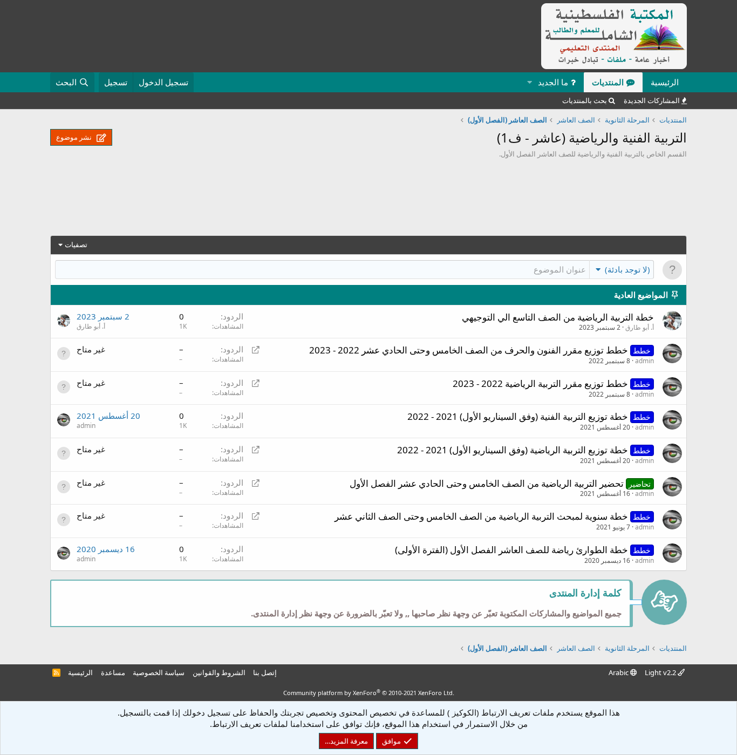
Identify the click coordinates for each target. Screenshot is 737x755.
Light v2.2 (661, 672)
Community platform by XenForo (368, 693)
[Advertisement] (368, 199)
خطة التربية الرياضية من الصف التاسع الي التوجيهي (558, 317)
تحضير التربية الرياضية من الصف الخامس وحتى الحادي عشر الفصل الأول (487, 483)
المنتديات (608, 82)
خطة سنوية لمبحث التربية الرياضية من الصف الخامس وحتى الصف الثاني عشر (481, 516)
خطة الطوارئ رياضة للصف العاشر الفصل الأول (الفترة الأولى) (511, 549)
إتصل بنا (265, 672)
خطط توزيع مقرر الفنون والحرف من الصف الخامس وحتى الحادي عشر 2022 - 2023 (468, 350)
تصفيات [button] (76, 244)
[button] (529, 82)
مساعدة (113, 672)
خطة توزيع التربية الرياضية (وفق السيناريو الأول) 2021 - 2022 (512, 450)
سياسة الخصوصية (159, 672)
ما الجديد (553, 82)
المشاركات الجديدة (652, 100)
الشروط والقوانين (219, 672)
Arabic (619, 672)
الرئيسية (665, 82)
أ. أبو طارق (639, 327)
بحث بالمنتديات (584, 100)
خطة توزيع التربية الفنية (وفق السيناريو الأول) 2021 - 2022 (517, 416)
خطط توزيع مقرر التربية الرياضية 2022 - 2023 (540, 383)
